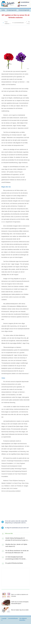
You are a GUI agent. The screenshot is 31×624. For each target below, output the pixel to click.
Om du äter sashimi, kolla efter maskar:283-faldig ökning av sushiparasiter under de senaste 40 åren (16, 522)
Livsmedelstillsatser (19, 22)
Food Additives (7, 22)
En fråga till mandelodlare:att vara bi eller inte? (17, 527)
